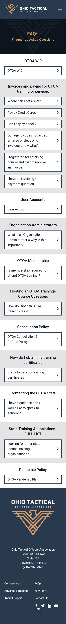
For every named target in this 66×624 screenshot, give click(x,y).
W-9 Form (40, 591)
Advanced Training (16, 591)
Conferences (12, 583)
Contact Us (41, 598)
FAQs (37, 583)
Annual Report (13, 598)
